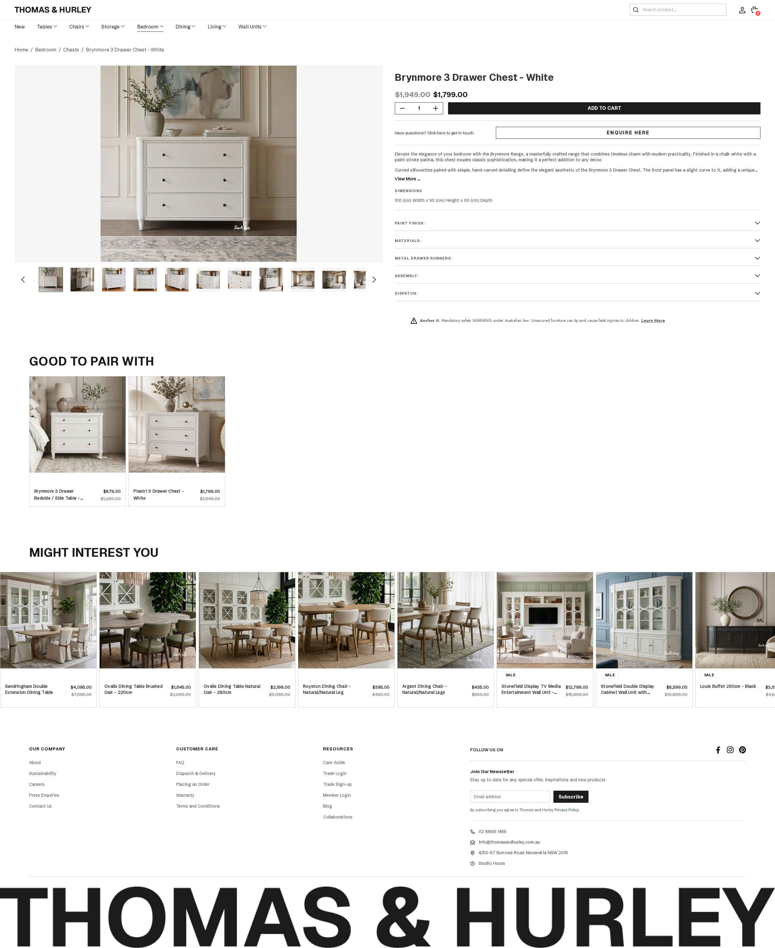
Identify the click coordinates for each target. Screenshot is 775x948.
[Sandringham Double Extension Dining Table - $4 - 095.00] (48, 620)
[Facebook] (718, 749)
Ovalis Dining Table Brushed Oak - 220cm (133, 689)
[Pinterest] (742, 749)
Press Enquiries (44, 795)
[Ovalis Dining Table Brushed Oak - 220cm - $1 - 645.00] (148, 620)
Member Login (337, 795)
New (20, 27)
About (35, 762)
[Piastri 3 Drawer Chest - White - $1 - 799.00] (177, 424)
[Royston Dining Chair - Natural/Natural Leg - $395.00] (346, 620)
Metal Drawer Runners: (423, 258)
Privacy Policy (567, 810)
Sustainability (43, 773)
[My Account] (742, 10)
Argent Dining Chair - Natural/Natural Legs (424, 689)
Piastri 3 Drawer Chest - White (159, 494)
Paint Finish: (410, 223)
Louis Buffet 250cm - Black (728, 686)
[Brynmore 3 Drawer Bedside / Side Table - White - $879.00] (77, 424)
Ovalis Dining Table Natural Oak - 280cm (232, 689)
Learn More (653, 320)
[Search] (636, 10)
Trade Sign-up (337, 784)
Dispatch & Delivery (196, 773)
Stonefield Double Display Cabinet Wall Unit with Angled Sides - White (627, 689)
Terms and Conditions (198, 806)
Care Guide (334, 762)
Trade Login (335, 773)
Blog (327, 806)
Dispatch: (406, 293)
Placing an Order (192, 784)
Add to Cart (604, 108)
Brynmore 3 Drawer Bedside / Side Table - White (57, 494)
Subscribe (571, 797)
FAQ (180, 762)
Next (374, 279)
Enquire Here (628, 133)
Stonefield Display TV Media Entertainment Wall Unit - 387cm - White (531, 689)
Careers (37, 784)
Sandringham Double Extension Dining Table (29, 689)
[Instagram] (730, 749)
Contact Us (40, 806)
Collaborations (337, 817)
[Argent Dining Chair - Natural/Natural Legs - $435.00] (445, 620)
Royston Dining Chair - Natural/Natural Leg (327, 689)
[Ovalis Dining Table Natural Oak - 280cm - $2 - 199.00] (247, 620)
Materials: (408, 240)
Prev (23, 279)
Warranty (185, 795)
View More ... (407, 179)
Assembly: (407, 276)
